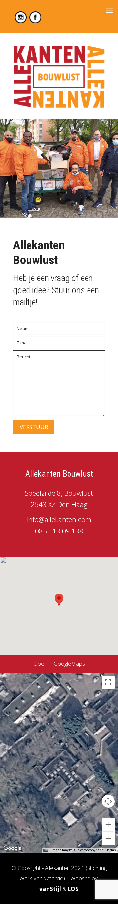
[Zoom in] (108, 824)
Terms (111, 850)
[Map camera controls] (108, 801)
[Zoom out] (108, 838)
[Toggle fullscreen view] (108, 682)
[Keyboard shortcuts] (45, 850)
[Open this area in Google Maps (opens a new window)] (12, 848)
